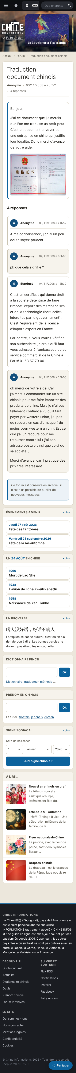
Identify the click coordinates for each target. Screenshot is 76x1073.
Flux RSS (47, 971)
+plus (66, 512)
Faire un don (14, 37)
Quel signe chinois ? (38, 761)
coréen (49, 717)
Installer (46, 985)
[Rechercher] (69, 5)
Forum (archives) (14, 1002)
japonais (37, 717)
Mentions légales (14, 1032)
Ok (64, 672)
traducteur (31, 681)
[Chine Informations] (13, 28)
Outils (6, 988)
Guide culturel (12, 968)
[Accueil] (16, 5)
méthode (46, 681)
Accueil (7, 55)
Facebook (47, 991)
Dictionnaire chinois (16, 981)
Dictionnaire (14, 681)
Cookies (8, 1045)
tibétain (24, 717)
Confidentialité (12, 1038)
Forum (20, 55)
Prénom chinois (13, 995)
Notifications (49, 978)
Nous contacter (13, 1025)
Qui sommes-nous (15, 1018)
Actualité (9, 975)
